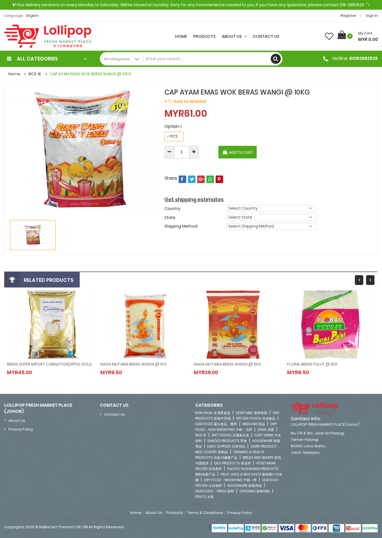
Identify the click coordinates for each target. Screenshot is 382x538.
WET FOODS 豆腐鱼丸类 (230, 435)
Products (204, 36)
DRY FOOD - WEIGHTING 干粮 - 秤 (230, 480)
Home (181, 36)
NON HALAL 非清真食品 (212, 412)
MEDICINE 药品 (253, 424)
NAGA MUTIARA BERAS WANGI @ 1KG (133, 364)
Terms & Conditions (205, 512)
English (32, 15)
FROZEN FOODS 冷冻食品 (255, 418)
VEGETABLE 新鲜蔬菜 (251, 412)
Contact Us (266, 36)
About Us (232, 36)
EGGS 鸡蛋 (266, 429)
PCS (172, 136)
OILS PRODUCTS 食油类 (232, 463)
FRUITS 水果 (204, 496)
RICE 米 (35, 74)
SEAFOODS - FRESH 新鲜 (214, 491)
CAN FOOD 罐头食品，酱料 (216, 424)
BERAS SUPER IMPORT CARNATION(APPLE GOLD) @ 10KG (51, 364)
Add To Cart (241, 152)
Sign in (372, 15)
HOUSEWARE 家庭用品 (244, 485)
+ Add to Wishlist (185, 101)
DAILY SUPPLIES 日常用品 (226, 446)
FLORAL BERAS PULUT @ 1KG (312, 364)
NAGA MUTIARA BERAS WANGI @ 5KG (227, 364)
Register (348, 15)
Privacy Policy (20, 429)
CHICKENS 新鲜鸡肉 (254, 491)
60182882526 (363, 58)
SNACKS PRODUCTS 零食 (227, 440)
